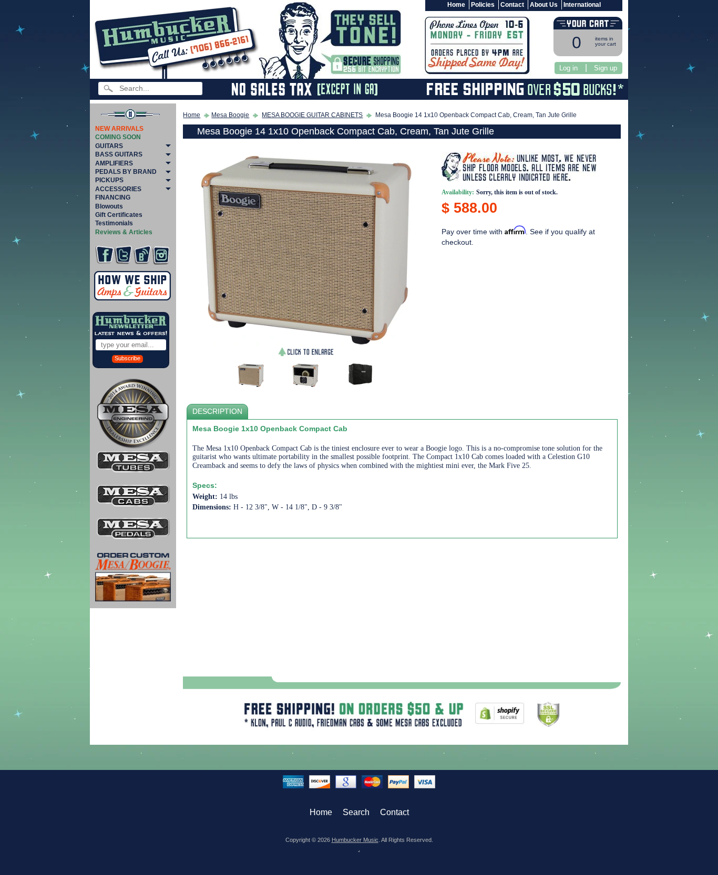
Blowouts (109, 206)
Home (456, 4)
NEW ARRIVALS (119, 128)
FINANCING (112, 197)
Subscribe (127, 358)
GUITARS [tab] (109, 146)
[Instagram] (161, 255)
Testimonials (114, 223)
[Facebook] (104, 255)
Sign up (605, 68)
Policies (483, 4)
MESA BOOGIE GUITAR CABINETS (312, 115)
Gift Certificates (118, 214)
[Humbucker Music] (178, 41)
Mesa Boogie (230, 115)
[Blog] (142, 255)
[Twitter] (123, 255)
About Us (544, 4)
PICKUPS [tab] (109, 180)
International (582, 4)
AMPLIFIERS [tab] (114, 163)
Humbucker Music (355, 840)
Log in (568, 68)
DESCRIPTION (217, 411)
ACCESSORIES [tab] (118, 189)
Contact (512, 4)
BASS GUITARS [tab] (118, 154)
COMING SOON (118, 137)
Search (356, 812)
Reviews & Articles (123, 232)
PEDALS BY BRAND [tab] (126, 171)
